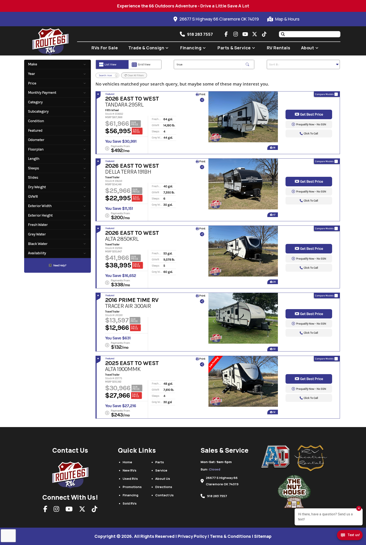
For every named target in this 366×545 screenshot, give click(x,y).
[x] (254, 34)
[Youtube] (69, 510)
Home (127, 462)
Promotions (132, 487)
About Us (162, 478)
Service (161, 470)
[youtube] (245, 34)
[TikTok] (94, 510)
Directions (163, 487)
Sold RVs (130, 503)
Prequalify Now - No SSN (311, 124)
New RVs (129, 470)
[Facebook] (45, 510)
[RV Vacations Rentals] (311, 458)
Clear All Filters (135, 75)
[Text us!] (350, 536)
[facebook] (226, 34)
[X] (82, 510)
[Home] (70, 474)
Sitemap (263, 536)
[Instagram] (56, 510)
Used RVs (130, 478)
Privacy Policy (192, 536)
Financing (130, 495)
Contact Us (164, 495)
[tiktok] (264, 34)
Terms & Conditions (230, 536)
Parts (159, 462)
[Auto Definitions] (277, 457)
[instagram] (235, 34)
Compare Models (324, 94)
